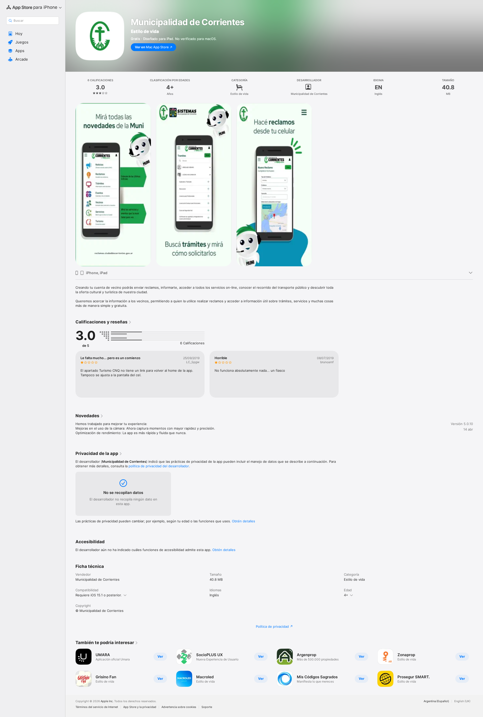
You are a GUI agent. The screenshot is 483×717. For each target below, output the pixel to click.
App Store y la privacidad (139, 707)
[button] (33, 33)
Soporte (207, 707)
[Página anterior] (70, 668)
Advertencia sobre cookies (179, 707)
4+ (346, 595)
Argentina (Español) (436, 701)
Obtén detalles (243, 521)
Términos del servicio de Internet (96, 707)
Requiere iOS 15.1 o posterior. (98, 595)
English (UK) (462, 701)
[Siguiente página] (477, 668)
